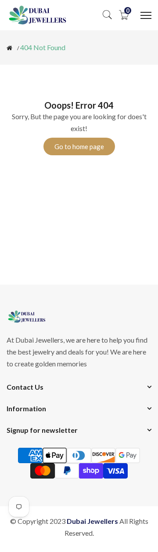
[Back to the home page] (9, 48)
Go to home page (79, 146)
